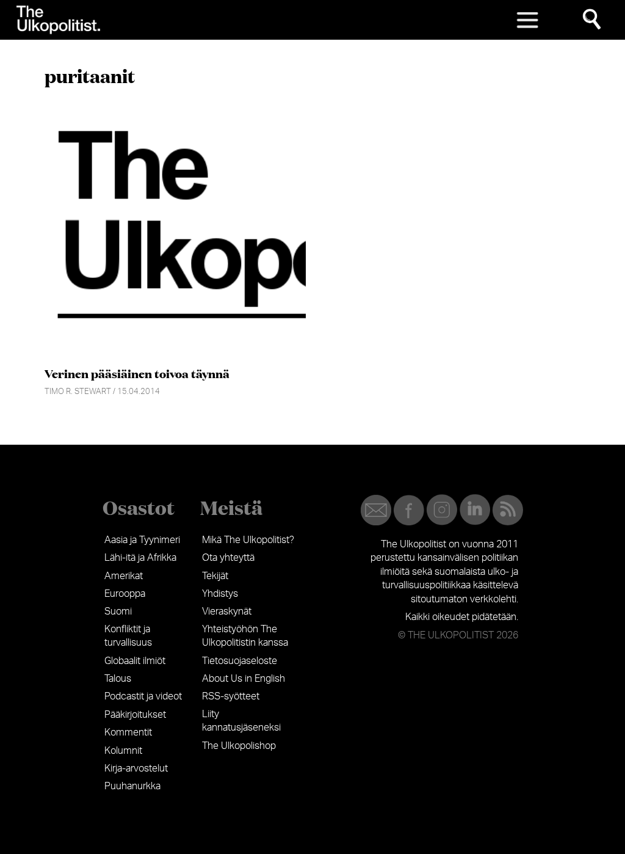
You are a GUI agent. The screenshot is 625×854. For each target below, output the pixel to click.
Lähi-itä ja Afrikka (140, 558)
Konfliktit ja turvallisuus (128, 636)
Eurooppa (124, 594)
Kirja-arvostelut (136, 768)
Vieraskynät (226, 611)
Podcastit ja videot (143, 696)
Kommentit (128, 732)
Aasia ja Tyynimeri (142, 540)
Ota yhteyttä (228, 558)
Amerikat (123, 576)
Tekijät (215, 576)
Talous (117, 679)
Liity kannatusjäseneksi (241, 720)
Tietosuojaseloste (239, 661)
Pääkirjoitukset (135, 715)
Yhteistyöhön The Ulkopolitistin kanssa (245, 636)
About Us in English (243, 679)
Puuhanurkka (132, 786)
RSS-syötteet (230, 696)
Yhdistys (220, 594)
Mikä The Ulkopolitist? (248, 540)
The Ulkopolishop (239, 746)
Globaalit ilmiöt (134, 661)
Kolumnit (123, 751)
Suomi (118, 611)
